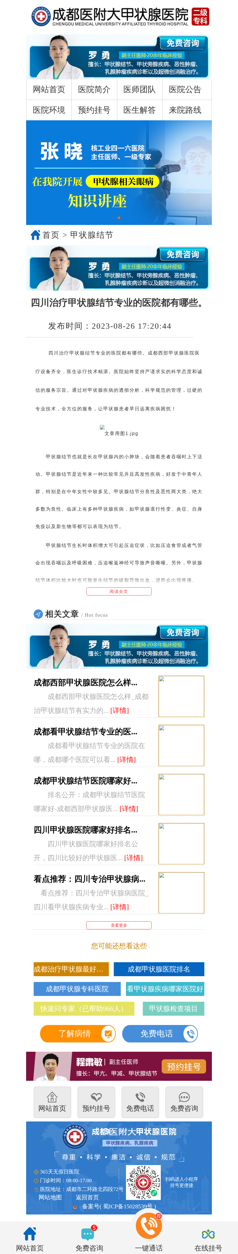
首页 (51, 234)
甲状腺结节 (92, 234)
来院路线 (185, 110)
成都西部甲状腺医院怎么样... (85, 682)
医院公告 (185, 89)
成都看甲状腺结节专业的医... (85, 731)
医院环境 (49, 110)
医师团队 (139, 89)
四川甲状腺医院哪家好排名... (85, 829)
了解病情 (74, 1033)
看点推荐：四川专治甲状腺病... (89, 878)
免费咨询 (89, 1248)
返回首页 (87, 1197)
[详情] (119, 710)
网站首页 (49, 89)
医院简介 (94, 89)
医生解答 (139, 110)
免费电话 (156, 1033)
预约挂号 (94, 110)
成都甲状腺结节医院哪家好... (85, 780)
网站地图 (50, 1197)
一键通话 (149, 1248)
